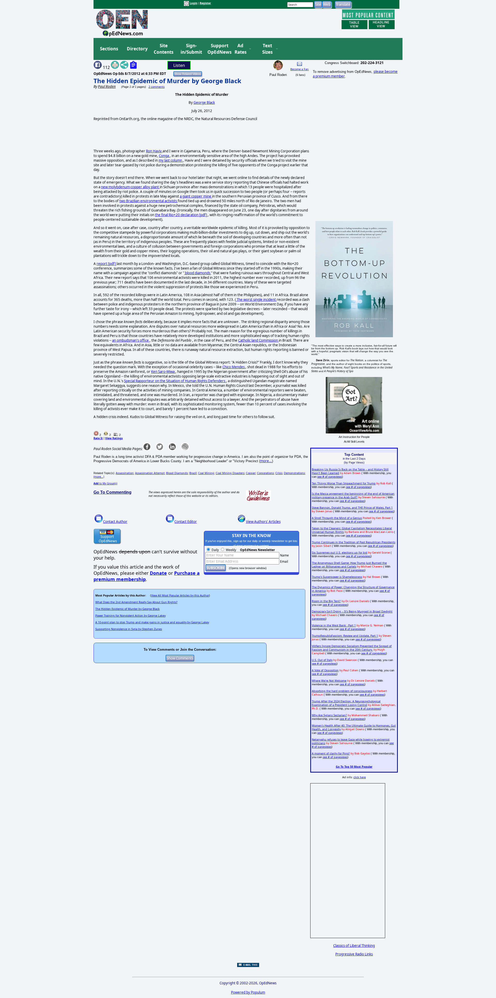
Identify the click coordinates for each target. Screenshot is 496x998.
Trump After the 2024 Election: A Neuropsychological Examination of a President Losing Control (346, 703)
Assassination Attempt (150, 473)
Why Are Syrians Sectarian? (329, 715)
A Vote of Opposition (325, 670)
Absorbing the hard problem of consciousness (342, 691)
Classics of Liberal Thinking (354, 945)
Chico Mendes (233, 367)
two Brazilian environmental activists (148, 201)
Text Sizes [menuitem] (267, 49)
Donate (158, 573)
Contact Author (115, 521)
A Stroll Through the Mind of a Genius (337, 518)
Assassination (125, 473)
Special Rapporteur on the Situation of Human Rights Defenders (175, 381)
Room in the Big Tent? (326, 601)
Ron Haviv (154, 151)
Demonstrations (294, 473)
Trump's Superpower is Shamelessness (337, 577)
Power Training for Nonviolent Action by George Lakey (130, 615)
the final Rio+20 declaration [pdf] (181, 215)
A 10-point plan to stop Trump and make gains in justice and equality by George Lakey (152, 622)
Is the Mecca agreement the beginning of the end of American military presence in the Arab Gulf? (353, 495)
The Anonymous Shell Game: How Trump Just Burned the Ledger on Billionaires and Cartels (349, 564)
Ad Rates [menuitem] (240, 49)
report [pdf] (107, 263)
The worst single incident (256, 299)
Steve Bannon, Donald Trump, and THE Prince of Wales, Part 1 (352, 507)
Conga (164, 155)
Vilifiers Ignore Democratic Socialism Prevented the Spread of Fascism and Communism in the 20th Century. (352, 647)
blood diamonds (197, 273)
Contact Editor (185, 521)
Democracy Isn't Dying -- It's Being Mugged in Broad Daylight (352, 611)
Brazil (193, 473)
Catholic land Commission (258, 340)
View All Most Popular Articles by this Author (180, 595)
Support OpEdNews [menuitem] (217, 49)
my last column (171, 160)
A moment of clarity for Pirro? (331, 753)
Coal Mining (206, 473)
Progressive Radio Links (354, 954)
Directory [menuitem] (137, 49)
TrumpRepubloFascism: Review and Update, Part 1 (345, 636)
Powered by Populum (248, 992)
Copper (250, 473)
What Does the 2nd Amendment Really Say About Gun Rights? (136, 602)
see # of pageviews (329, 476)
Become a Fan (299, 69)
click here (359, 777)
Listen (179, 65)
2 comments (157, 87)
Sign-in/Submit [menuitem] (191, 49)
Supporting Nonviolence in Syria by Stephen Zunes (128, 629)
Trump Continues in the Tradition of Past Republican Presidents (353, 542)
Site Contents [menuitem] (163, 49)
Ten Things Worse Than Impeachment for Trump (344, 483)
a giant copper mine (196, 196)
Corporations (265, 473)
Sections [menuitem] (109, 49)
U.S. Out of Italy (322, 660)
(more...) (99, 476)
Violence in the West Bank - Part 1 (334, 625)
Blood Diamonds (177, 473)
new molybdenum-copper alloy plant (130, 187)
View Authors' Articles (263, 521)
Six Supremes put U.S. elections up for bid (339, 552)
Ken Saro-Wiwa (163, 371)
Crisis (278, 473)
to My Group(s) (105, 483)
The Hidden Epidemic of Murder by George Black (167, 80)
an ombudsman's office (131, 340)
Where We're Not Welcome (329, 680)
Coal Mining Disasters (230, 473)
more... (266, 461)
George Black (204, 102)
